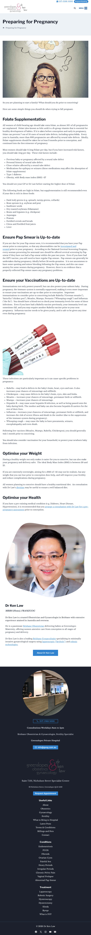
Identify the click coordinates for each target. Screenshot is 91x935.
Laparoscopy (45, 892)
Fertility (45, 816)
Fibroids (45, 854)
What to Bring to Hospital (45, 820)
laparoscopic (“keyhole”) (54, 642)
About (45, 805)
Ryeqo (46, 910)
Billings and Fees (45, 831)
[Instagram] (45, 932)
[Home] (3, 28)
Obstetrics (45, 809)
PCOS (45, 850)
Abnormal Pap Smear (45, 880)
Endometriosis (46, 846)
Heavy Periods (45, 865)
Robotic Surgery (45, 895)
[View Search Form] (75, 8)
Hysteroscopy (45, 899)
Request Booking (81, 1)
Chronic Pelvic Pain (45, 873)
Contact (45, 835)
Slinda (46, 907)
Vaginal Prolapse (45, 876)
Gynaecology (45, 812)
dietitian (20, 487)
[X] (41, 932)
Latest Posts (45, 824)
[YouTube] (50, 932)
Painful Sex (45, 861)
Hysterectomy (45, 903)
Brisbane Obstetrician (33, 626)
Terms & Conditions (45, 827)
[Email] (55, 932)
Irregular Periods (45, 869)
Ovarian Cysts (45, 858)
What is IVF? (46, 914)
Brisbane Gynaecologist (44, 639)
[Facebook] (36, 932)
